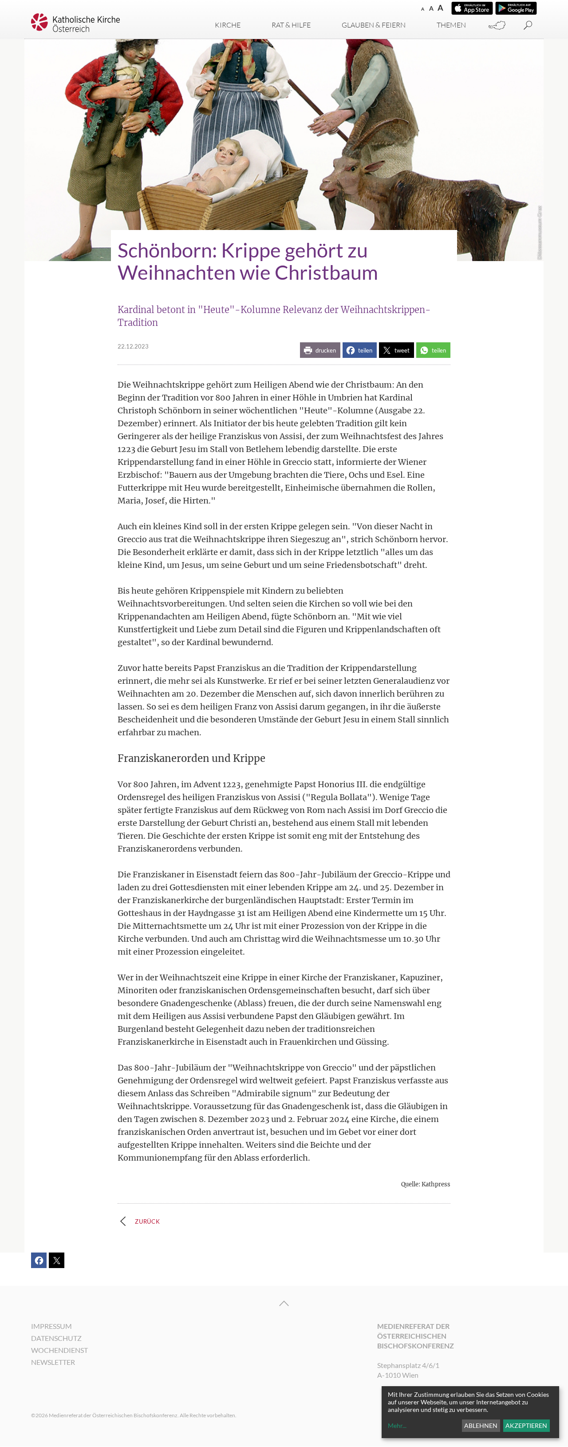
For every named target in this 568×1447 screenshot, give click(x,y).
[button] (320, 350)
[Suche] (528, 25)
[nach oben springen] (284, 1303)
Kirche (228, 24)
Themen (451, 24)
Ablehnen (480, 1425)
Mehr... (397, 1425)
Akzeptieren (526, 1425)
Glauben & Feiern (374, 24)
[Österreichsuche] (497, 25)
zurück (147, 1221)
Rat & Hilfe (291, 24)
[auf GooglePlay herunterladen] (516, 8)
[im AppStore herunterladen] (472, 8)
